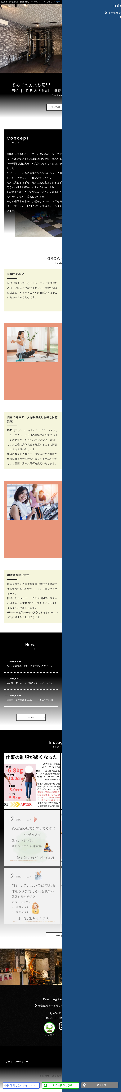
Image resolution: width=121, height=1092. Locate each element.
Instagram (60, 936)
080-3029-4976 (62, 1013)
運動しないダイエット (22, 1085)
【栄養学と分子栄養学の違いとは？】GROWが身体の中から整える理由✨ (42, 700)
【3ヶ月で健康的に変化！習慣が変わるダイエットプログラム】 (36, 666)
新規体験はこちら (60, 107)
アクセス (102, 1085)
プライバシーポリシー (17, 1061)
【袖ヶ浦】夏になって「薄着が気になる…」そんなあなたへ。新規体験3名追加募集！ (47, 683)
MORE (31, 717)
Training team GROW (60, 999)
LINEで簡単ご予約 (62, 1085)
